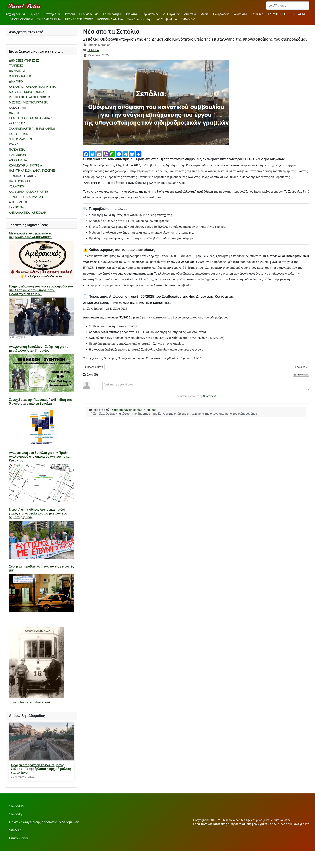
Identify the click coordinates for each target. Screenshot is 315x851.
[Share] (138, 154)
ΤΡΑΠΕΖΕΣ (16, 65)
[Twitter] (93, 154)
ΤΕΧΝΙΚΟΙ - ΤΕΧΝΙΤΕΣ (23, 176)
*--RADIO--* (188, 19)
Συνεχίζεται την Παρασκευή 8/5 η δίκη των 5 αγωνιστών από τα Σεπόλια (41, 401)
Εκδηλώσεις (221, 14)
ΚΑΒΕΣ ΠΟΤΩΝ (18, 134)
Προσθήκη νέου (301, 374)
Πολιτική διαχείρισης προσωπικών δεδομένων (44, 822)
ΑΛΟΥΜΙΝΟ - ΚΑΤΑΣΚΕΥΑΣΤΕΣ (28, 191)
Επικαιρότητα (112, 14)
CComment (209, 396)
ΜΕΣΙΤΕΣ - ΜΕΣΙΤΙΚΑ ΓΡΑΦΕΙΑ (28, 102)
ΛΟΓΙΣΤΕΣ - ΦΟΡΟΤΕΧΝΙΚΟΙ (26, 92)
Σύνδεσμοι (17, 806)
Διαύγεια (190, 14)
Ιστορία (70, 14)
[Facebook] (86, 154)
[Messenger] (119, 154)
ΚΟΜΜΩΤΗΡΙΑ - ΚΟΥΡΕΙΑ (25, 165)
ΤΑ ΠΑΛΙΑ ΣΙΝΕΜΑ (49, 19)
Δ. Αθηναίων (171, 14)
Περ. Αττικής (150, 14)
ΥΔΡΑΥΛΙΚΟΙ (17, 186)
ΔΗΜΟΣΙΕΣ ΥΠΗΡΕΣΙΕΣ (24, 60)
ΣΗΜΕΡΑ (93, 50)
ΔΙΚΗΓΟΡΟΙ (16, 81)
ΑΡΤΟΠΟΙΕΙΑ (17, 123)
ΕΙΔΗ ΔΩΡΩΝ (17, 155)
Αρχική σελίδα (15, 14)
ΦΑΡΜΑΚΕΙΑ (17, 71)
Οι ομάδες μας (88, 14)
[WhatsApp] (112, 154)
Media (205, 14)
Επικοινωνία (18, 838)
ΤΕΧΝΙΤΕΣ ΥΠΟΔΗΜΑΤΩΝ (26, 197)
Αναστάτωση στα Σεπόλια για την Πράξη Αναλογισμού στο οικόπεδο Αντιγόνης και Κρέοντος (40, 456)
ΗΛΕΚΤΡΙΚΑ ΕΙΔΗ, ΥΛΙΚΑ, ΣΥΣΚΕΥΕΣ (32, 170)
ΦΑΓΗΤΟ (14, 113)
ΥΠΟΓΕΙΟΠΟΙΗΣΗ (21, 19)
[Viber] (106, 154)
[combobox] (287, 5)
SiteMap (15, 830)
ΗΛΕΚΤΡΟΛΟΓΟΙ (19, 181)
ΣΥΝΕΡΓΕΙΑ (16, 207)
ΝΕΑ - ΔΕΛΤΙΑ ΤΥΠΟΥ (79, 19)
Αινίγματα (240, 14)
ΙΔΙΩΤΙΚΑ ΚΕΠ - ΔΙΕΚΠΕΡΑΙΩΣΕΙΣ (30, 97)
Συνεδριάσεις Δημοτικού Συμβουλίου (152, 19)
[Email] (99, 154)
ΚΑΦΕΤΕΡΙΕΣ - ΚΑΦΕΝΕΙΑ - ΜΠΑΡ (30, 118)
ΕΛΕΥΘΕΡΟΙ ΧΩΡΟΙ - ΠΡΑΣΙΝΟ (287, 14)
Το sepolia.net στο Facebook (29, 702)
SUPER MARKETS (20, 139)
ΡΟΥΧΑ (13, 144)
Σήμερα (34, 14)
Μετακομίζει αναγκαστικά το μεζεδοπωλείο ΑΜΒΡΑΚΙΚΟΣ (30, 235)
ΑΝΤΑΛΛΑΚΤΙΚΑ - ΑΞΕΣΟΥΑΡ (27, 212)
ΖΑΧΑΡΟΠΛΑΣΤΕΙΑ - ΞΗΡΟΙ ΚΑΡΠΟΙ (32, 128)
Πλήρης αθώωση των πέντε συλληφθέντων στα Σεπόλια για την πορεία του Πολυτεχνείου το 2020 (41, 290)
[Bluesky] (132, 154)
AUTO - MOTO (18, 202)
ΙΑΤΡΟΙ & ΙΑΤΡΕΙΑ (20, 76)
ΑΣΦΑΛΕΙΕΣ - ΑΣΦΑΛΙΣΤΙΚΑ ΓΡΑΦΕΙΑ (32, 87)
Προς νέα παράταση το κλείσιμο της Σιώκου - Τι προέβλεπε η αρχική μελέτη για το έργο (41, 768)
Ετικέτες (257, 14)
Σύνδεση (15, 814)
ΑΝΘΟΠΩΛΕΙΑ (18, 160)
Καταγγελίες (52, 14)
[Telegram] (125, 154)
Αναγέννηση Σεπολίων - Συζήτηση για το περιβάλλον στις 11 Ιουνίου (38, 348)
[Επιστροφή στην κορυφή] (308, 844)
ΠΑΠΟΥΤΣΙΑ (17, 149)
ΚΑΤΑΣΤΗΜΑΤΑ (19, 107)
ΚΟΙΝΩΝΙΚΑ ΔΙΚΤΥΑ (110, 19)
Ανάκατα (131, 14)
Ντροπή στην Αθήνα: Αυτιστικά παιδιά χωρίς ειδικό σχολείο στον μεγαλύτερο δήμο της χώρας (38, 513)
